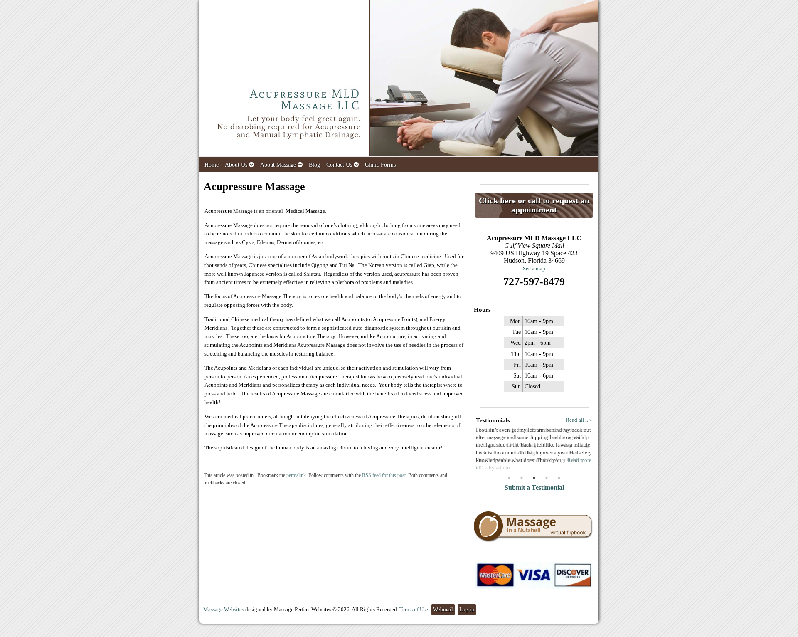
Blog (314, 164)
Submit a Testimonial (534, 487)
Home (211, 164)
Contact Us (339, 164)
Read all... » (579, 420)
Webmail (443, 609)
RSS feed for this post (384, 475)
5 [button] (559, 478)
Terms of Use (413, 609)
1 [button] (509, 478)
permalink (296, 475)
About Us (236, 164)
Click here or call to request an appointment (534, 205)
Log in (466, 609)
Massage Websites (223, 609)
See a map (534, 268)
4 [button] (546, 478)
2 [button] (521, 478)
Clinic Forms (380, 164)
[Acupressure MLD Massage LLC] (399, 78)
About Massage (278, 164)
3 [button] (534, 478)
